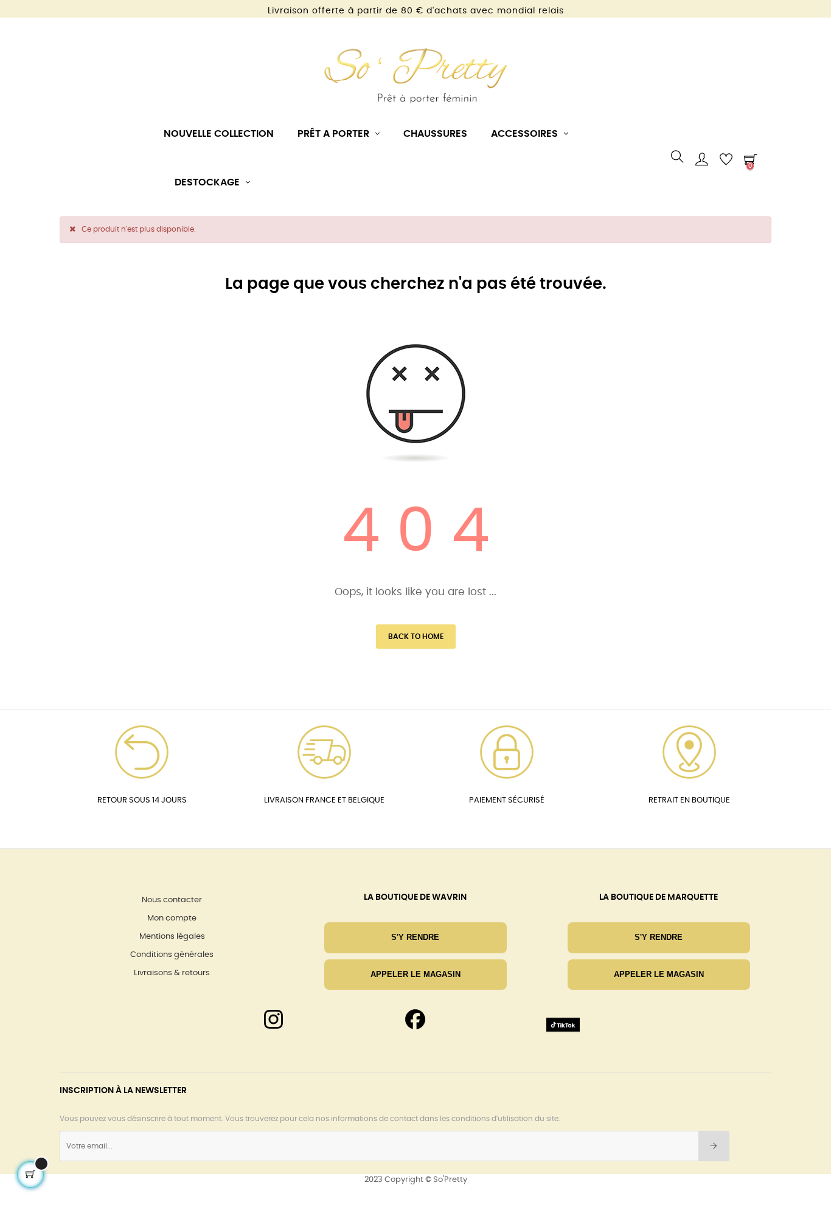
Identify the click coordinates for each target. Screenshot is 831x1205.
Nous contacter (172, 900)
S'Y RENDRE (415, 937)
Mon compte (171, 918)
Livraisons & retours (172, 973)
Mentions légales (172, 937)
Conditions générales (172, 955)
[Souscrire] (713, 1146)
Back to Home (415, 636)
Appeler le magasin (415, 974)
